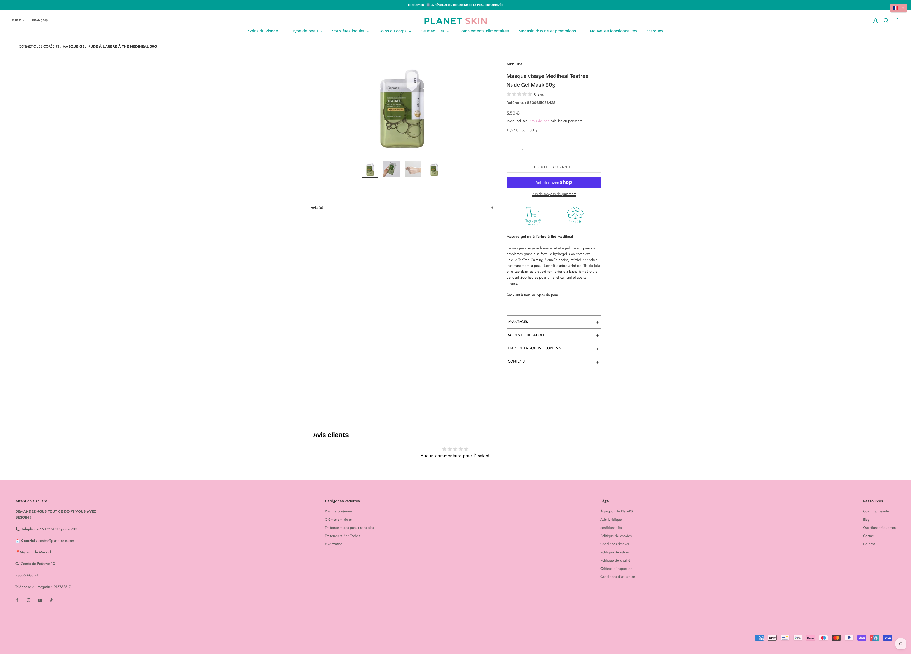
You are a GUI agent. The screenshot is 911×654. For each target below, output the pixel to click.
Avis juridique (611, 519)
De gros (869, 544)
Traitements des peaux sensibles (349, 527)
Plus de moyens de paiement (554, 193)
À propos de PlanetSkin (618, 511)
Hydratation (334, 544)
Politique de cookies (616, 536)
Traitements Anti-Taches (342, 536)
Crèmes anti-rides (338, 519)
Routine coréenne (338, 511)
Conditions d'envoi (614, 544)
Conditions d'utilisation (617, 576)
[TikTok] (51, 600)
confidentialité (611, 527)
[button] (898, 8)
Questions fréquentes (879, 527)
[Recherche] (886, 20)
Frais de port (539, 120)
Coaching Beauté (876, 511)
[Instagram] (28, 600)
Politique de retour (614, 552)
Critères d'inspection (616, 568)
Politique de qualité (615, 560)
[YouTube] (40, 600)
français (40, 20)
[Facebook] (17, 600)
